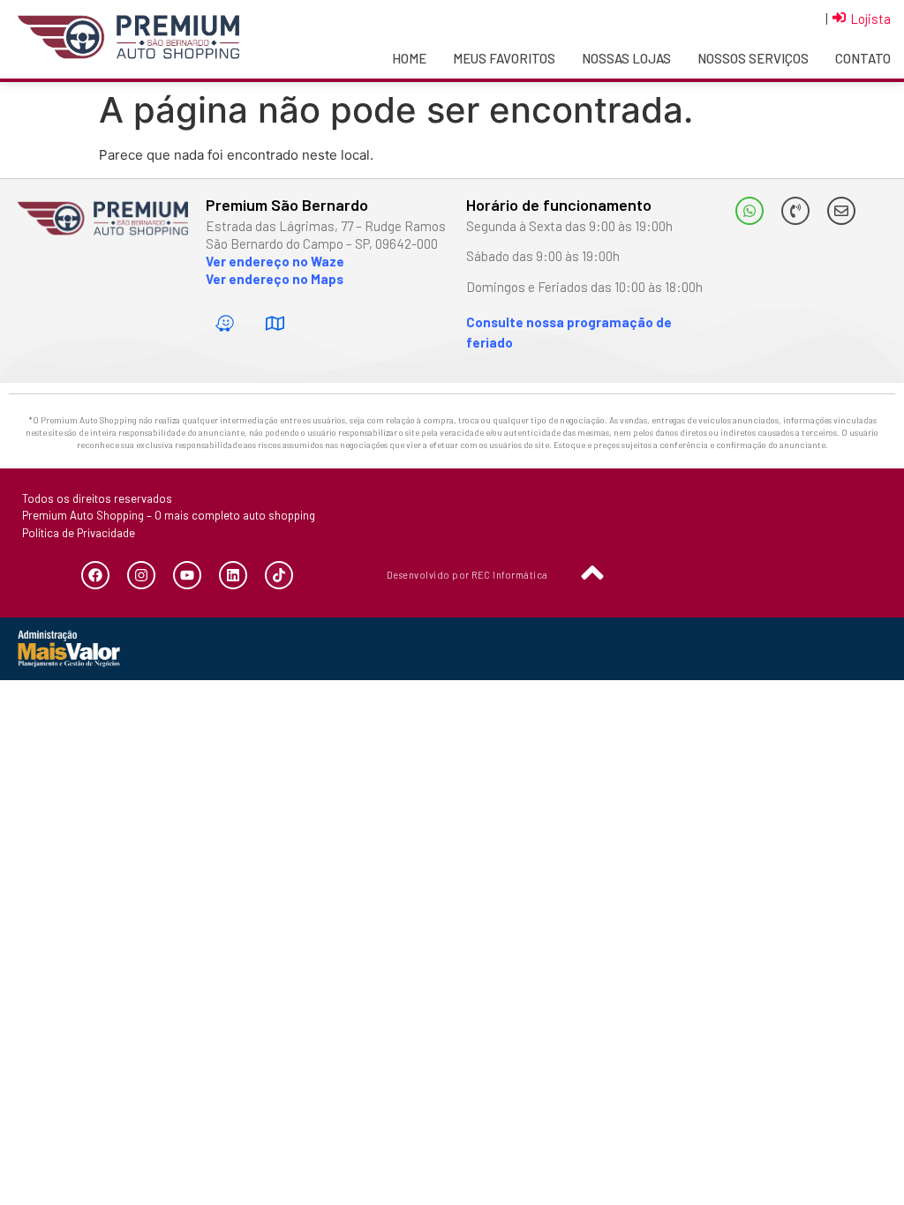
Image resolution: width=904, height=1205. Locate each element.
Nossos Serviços (753, 58)
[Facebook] (95, 575)
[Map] (274, 322)
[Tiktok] (279, 575)
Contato (863, 58)
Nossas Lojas (626, 58)
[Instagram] (141, 575)
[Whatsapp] (749, 211)
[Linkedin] (233, 575)
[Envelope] (841, 211)
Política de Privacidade (78, 533)
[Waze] (224, 322)
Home (409, 58)
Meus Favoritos (504, 58)
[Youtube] (187, 575)
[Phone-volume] (795, 211)
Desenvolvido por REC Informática (467, 574)
